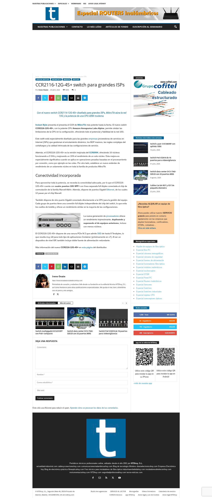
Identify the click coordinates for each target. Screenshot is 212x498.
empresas (93, 139)
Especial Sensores (144, 285)
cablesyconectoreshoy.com (69, 466)
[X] (45, 98)
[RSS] (106, 478)
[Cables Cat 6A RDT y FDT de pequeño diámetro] (141, 189)
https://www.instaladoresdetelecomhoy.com (67, 280)
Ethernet (110, 189)
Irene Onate (43, 90)
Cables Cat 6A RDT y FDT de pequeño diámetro (162, 186)
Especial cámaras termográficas (149, 253)
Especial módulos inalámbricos (149, 267)
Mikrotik (67, 79)
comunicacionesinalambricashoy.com (96, 466)
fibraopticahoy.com (76, 469)
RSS (84, 3)
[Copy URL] (91, 98)
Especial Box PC (143, 250)
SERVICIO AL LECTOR (118, 491)
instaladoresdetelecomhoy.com (158, 469)
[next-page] (126, 303)
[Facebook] (38, 98)
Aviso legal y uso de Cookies (148, 495)
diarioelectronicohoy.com (147, 466)
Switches (76, 79)
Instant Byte (56, 79)
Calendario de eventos (167, 491)
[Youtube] (119, 478)
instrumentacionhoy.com (80, 472)
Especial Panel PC (144, 278)
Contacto (77, 26)
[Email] (71, 98)
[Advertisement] (106, 51)
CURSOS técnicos (115, 495)
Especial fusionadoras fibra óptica (150, 264)
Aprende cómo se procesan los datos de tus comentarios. (94, 408)
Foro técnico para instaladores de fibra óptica (103, 469)
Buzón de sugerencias (99, 491)
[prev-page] (122, 303)
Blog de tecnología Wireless (124, 466)
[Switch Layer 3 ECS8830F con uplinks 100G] (141, 147)
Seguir (172, 321)
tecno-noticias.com (134, 472)
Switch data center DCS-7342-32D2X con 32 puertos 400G (80, 332)
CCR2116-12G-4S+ (51, 254)
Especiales (62, 3)
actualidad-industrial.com (46, 466)
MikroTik (110, 112)
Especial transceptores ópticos (149, 298)
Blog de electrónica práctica (56, 469)
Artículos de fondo (117, 26)
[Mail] (99, 478)
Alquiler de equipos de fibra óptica (150, 246)
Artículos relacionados (47, 303)
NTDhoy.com (95, 472)
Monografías (134, 491)
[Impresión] (78, 98)
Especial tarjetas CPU (145, 295)
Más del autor (65, 303)
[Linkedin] (65, 98)
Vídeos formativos (148, 491)
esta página (87, 247)
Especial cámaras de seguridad (149, 257)
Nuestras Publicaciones (43, 3)
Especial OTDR (142, 274)
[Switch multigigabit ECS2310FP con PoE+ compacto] (49, 318)
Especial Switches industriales (149, 291)
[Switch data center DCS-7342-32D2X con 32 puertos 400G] (81, 318)
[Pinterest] (52, 98)
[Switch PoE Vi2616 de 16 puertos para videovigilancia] (113, 318)
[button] (175, 27)
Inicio (37, 76)
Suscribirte (170, 333)
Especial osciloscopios (145, 271)
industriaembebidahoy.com (134, 469)
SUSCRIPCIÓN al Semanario (147, 26)
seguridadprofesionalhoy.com (114, 472)
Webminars (76, 3)
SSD (99, 233)
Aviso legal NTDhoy (97, 3)
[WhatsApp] (58, 98)
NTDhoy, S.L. (137, 463)
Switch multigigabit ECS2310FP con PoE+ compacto (49, 332)
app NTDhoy (130, 495)
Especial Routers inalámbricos (149, 281)
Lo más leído (94, 26)
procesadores (112, 216)
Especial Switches (48, 76)
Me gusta (171, 315)
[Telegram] (85, 98)
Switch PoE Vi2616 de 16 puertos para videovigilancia (113, 332)
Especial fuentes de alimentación (150, 260)
